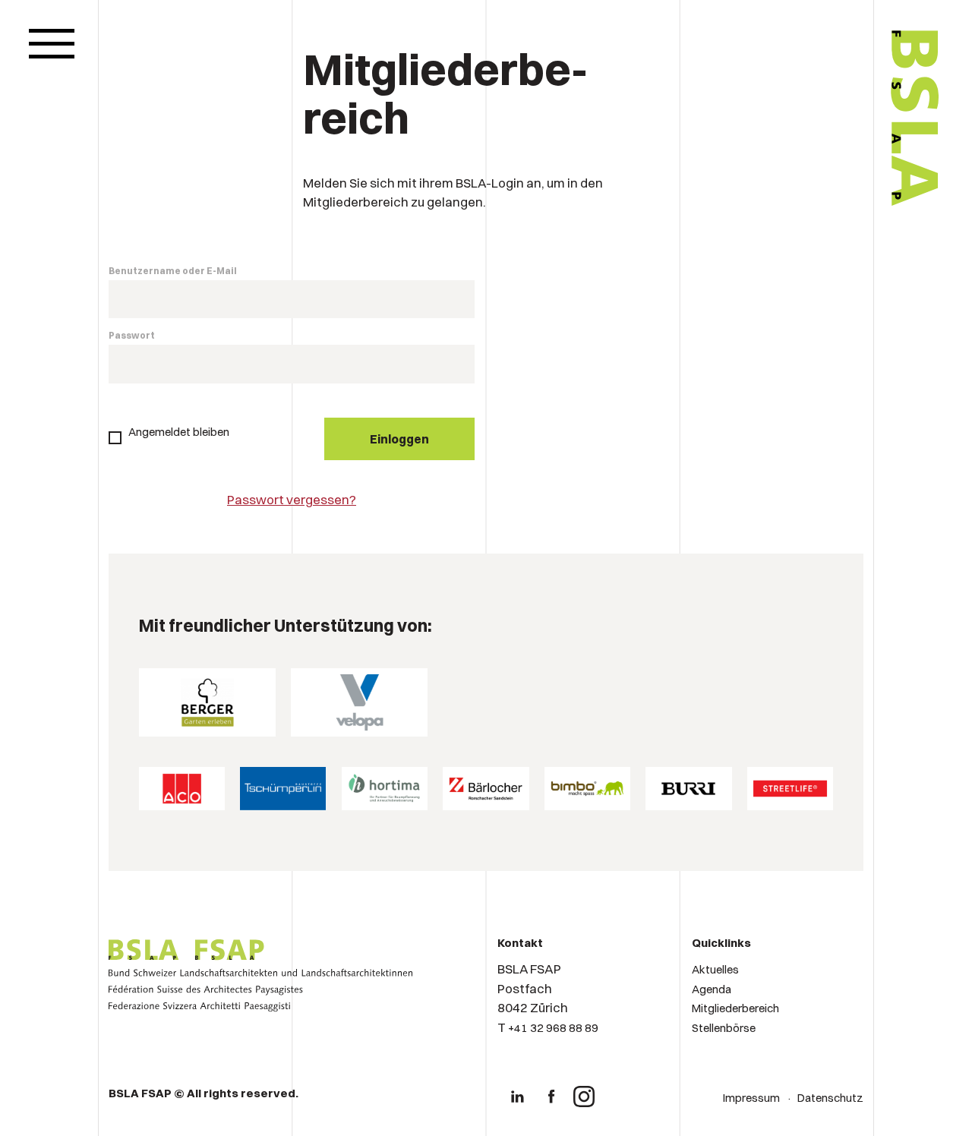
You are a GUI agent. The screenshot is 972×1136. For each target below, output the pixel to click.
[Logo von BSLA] (851, 252)
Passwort (132, 335)
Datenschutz (830, 1097)
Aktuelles (715, 969)
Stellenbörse (724, 1028)
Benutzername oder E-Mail (173, 270)
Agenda (711, 989)
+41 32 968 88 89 (553, 1028)
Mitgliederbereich (735, 1008)
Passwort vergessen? (291, 499)
